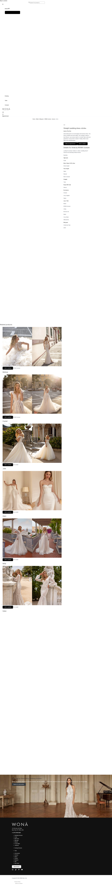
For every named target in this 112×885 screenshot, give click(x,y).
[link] (3, 112)
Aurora (53, 119)
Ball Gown (17, 838)
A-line (16, 837)
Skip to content (3, 0)
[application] (9, 8)
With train (68, 184)
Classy (67, 163)
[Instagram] (12, 870)
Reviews (16, 860)
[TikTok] (15, 870)
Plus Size (69, 131)
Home (34, 119)
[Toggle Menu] (12, 12)
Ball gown (41, 119)
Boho (65, 163)
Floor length (66, 168)
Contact (16, 855)
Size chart (17, 863)
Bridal (37, 119)
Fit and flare (17, 843)
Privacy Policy (17, 881)
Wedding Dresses (18, 835)
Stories (16, 858)
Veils (16, 850)
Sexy (74, 163)
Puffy (71, 163)
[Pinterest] (18, 870)
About (16, 856)
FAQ (15, 861)
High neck (66, 158)
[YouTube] (21, 870)
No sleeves (66, 190)
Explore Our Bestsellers (18, 784)
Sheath (16, 842)
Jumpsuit (17, 845)
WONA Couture (48, 119)
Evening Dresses (18, 848)
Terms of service (18, 883)
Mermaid (16, 840)
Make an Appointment (70, 143)
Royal (65, 184)
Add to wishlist (82, 143)
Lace (65, 201)
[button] (12, 8)
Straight (65, 179)
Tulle (67, 201)
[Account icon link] (3, 115)
